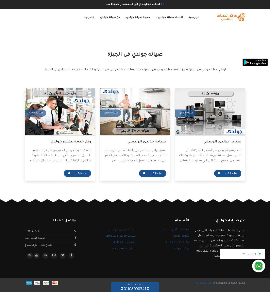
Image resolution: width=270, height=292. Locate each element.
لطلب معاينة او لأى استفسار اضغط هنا (133, 4)
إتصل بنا (89, 17)
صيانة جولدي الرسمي (222, 142)
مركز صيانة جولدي (124, 248)
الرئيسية (193, 17)
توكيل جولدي (181, 248)
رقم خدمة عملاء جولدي (71, 142)
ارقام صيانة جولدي (177, 242)
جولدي (206, 69)
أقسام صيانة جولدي (170, 17)
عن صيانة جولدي (110, 17)
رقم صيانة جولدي (124, 242)
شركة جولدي (181, 236)
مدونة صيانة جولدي (138, 17)
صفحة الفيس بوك (35, 238)
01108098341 (32, 231)
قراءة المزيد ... (229, 173)
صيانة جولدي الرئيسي (146, 142)
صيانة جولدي (203, 283)
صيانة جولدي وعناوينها (121, 236)
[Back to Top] (4, 284)
